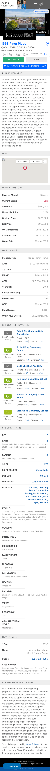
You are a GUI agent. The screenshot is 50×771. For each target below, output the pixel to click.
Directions (36, 161)
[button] (3, 22)
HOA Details (9, 636)
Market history (12, 187)
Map (4, 153)
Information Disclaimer (17, 682)
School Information (15, 325)
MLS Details (9, 250)
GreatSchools (32, 744)
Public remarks (12, 73)
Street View (22, 161)
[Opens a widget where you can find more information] (12, 766)
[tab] (25, 73)
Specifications (11, 427)
